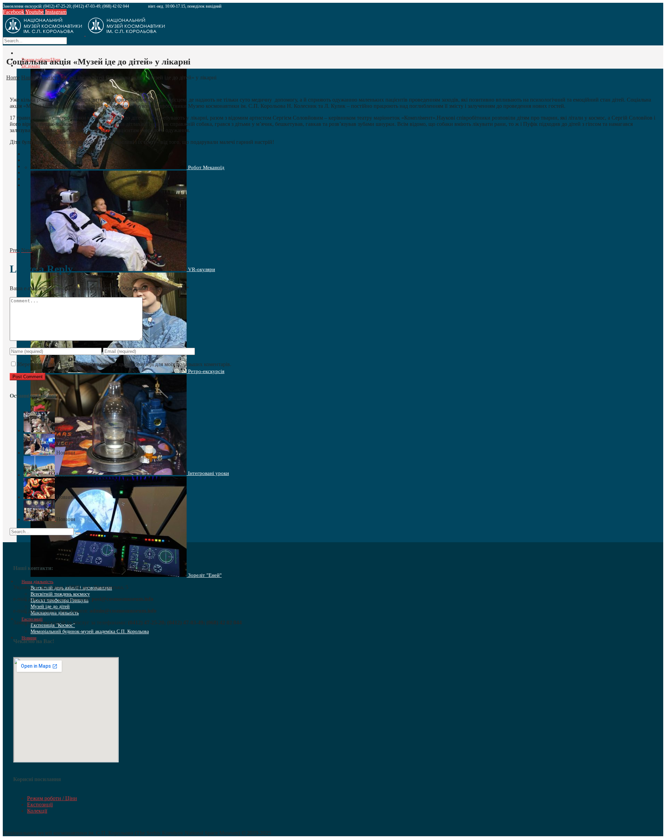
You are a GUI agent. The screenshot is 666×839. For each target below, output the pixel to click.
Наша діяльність (40, 77)
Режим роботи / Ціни (52, 798)
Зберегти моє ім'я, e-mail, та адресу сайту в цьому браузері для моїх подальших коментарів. (124, 364)
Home (13, 77)
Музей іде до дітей (82, 77)
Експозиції (40, 804)
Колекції (37, 811)
